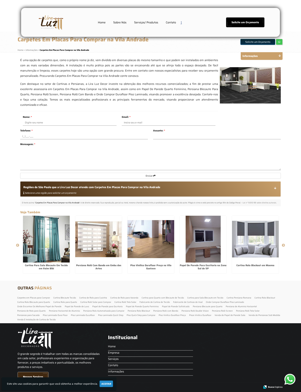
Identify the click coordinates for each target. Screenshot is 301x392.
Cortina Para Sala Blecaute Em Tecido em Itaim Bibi (46, 266)
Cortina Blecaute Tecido (64, 297)
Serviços (113, 359)
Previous (17, 245)
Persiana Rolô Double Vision (195, 310)
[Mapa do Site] (223, 387)
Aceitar (106, 384)
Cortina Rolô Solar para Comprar (95, 302)
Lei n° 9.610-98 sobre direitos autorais (259, 202)
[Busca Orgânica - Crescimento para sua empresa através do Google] (273, 386)
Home (102, 22)
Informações (116, 371)
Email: (126, 117)
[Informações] (183, 22)
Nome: (27, 117)
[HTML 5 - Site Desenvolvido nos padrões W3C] (232, 387)
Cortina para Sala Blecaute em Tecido (205, 297)
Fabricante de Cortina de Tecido (155, 302)
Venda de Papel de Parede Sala (230, 315)
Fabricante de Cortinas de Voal (188, 302)
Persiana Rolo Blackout (139, 310)
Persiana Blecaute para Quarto (207, 306)
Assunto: (159, 130)
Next (283, 245)
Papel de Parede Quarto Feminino (142, 306)
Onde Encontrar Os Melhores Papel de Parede (39, 306)
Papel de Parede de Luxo (77, 306)
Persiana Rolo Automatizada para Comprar (103, 310)
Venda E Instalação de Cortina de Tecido (36, 319)
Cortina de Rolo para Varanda (124, 297)
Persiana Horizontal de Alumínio (64, 310)
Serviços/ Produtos (146, 22)
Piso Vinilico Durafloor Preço (172, 315)
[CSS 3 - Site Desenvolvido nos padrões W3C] (245, 387)
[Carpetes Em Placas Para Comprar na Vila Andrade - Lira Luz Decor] (50, 22)
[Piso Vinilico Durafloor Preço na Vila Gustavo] (151, 239)
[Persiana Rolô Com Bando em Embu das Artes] (98, 239)
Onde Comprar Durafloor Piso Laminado (225, 302)
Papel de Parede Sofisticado (176, 306)
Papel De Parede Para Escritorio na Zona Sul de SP (203, 266)
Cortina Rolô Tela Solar (125, 302)
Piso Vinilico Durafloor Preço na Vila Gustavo (150, 266)
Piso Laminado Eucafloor (83, 315)
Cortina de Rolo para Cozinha (93, 297)
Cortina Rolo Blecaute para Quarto (33, 302)
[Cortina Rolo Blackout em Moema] (255, 239)
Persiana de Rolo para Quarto (31, 310)
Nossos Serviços (33, 377)
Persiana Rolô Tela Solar (248, 310)
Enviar (149, 176)
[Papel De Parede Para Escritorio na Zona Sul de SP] (203, 239)
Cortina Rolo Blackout (264, 297)
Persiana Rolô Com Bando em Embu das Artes (98, 266)
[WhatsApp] (289, 379)
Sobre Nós (119, 22)
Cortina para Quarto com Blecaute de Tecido (163, 297)
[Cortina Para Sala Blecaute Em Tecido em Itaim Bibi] (46, 239)
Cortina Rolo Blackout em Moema (255, 265)
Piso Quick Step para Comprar (141, 315)
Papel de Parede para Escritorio (107, 306)
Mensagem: (27, 144)
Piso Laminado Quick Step (110, 315)
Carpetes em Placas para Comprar (33, 297)
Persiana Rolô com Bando (165, 310)
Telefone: (26, 130)
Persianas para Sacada (28, 315)
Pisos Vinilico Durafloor (200, 315)
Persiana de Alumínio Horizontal (241, 306)
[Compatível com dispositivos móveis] (257, 387)
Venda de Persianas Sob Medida (264, 315)
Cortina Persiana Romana (239, 297)
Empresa (113, 352)
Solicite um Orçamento (245, 22)
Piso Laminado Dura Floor (55, 315)
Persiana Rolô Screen (222, 310)
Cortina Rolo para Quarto (65, 302)
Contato (171, 22)
